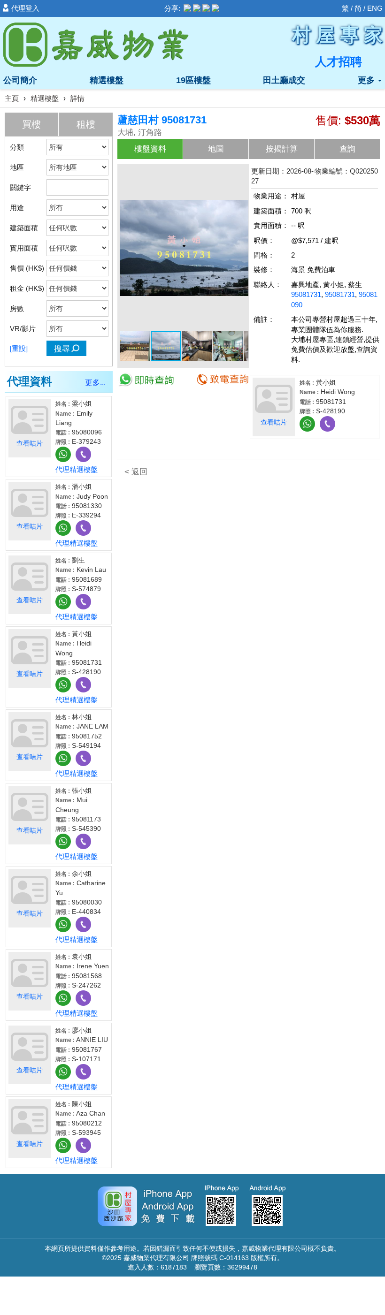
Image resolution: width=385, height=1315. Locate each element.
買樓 (31, 124)
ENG (375, 8)
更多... (95, 383)
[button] (239, 174)
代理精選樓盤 (76, 469)
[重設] (19, 348)
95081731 (306, 294)
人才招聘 (338, 61)
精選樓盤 (106, 80)
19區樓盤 (193, 80)
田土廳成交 (284, 80)
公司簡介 (20, 80)
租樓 (86, 124)
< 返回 (135, 471)
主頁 (12, 98)
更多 (367, 80)
